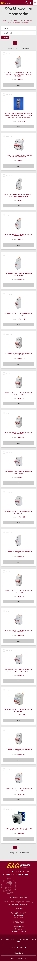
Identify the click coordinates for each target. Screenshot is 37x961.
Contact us (18, 928)
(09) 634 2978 (21, 912)
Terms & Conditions (18, 931)
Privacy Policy (18, 926)
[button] (18, 28)
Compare (9, 53)
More (18, 85)
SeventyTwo (21, 958)
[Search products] (27, 2)
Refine (6, 37)
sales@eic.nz (21, 915)
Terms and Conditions (18, 947)
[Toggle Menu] (35, 2)
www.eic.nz (18, 917)
